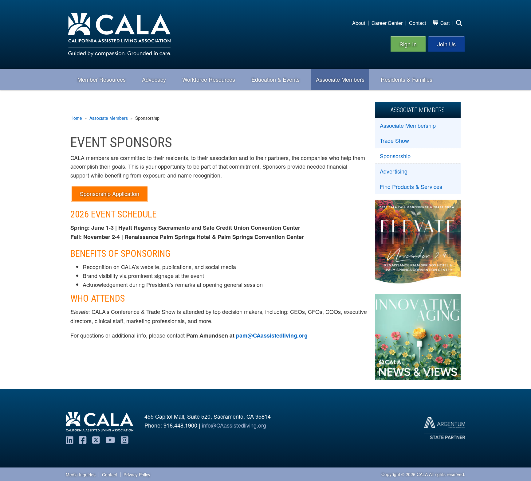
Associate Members (108, 118)
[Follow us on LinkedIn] (69, 439)
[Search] (459, 23)
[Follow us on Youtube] (110, 439)
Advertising (393, 171)
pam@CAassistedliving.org (272, 335)
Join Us (446, 44)
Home (76, 118)
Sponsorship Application (109, 193)
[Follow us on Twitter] (96, 439)
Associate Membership (408, 125)
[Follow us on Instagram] (124, 439)
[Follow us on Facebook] (83, 439)
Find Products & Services (411, 186)
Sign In (408, 44)
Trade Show (394, 140)
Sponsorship (395, 156)
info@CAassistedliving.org (234, 425)
